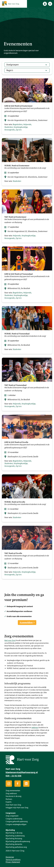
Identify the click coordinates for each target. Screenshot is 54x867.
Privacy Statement (13, 862)
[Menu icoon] (50, 4)
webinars (35, 727)
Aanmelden (26, 622)
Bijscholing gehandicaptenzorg (18, 841)
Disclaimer (10, 857)
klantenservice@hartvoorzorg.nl (22, 772)
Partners (9, 799)
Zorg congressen (12, 816)
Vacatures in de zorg (13, 796)
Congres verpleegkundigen (16, 824)
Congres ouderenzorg (14, 818)
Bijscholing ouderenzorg (15, 835)
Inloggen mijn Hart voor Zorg (17, 807)
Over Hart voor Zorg (13, 805)
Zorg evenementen (13, 790)
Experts (8, 802)
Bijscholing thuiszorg (14, 838)
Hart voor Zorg (9, 640)
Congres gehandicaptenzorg (17, 821)
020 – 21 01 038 (13, 775)
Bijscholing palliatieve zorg (16, 847)
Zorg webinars (11, 793)
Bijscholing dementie (14, 844)
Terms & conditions (13, 859)
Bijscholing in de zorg (14, 833)
